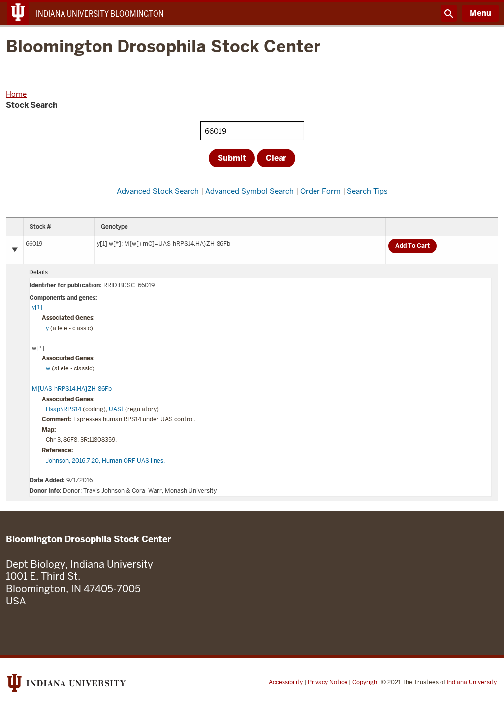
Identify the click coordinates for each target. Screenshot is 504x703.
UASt (116, 409)
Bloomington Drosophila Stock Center (163, 47)
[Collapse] (15, 250)
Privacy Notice (327, 682)
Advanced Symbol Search (249, 191)
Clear (276, 158)
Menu (480, 13)
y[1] (37, 307)
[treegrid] (252, 359)
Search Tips (367, 191)
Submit (232, 158)
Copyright (365, 682)
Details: (39, 272)
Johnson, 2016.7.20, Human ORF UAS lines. (105, 461)
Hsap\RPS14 (63, 409)
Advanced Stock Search (158, 191)
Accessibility (286, 682)
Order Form (320, 191)
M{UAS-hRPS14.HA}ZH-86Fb (72, 389)
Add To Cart (412, 246)
